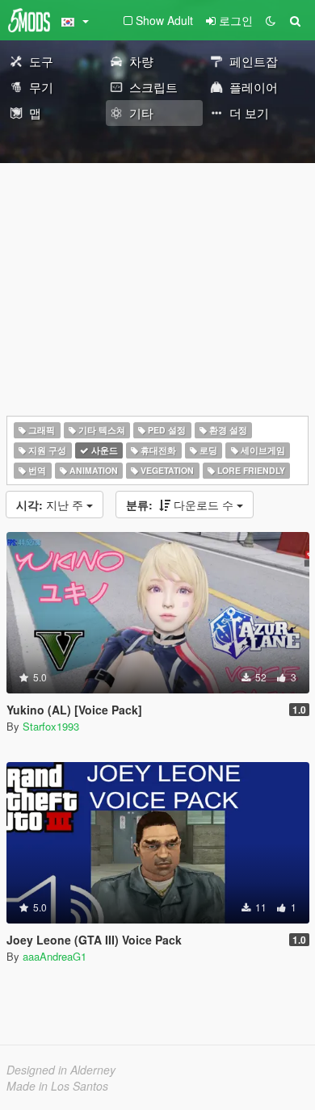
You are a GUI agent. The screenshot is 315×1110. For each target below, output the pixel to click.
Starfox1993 (51, 726)
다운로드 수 (181, 504)
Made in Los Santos (57, 1086)
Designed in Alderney (61, 1070)
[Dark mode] (270, 20)
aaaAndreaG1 (54, 956)
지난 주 (51, 504)
